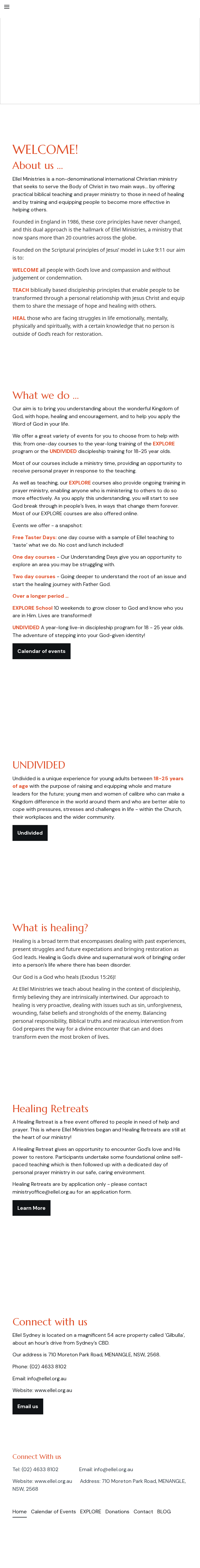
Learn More (31, 1208)
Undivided (30, 832)
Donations (117, 1511)
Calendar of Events (53, 1511)
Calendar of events (41, 651)
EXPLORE (90, 1511)
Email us (27, 1406)
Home (19, 1511)
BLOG (164, 1511)
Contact (143, 1511)
